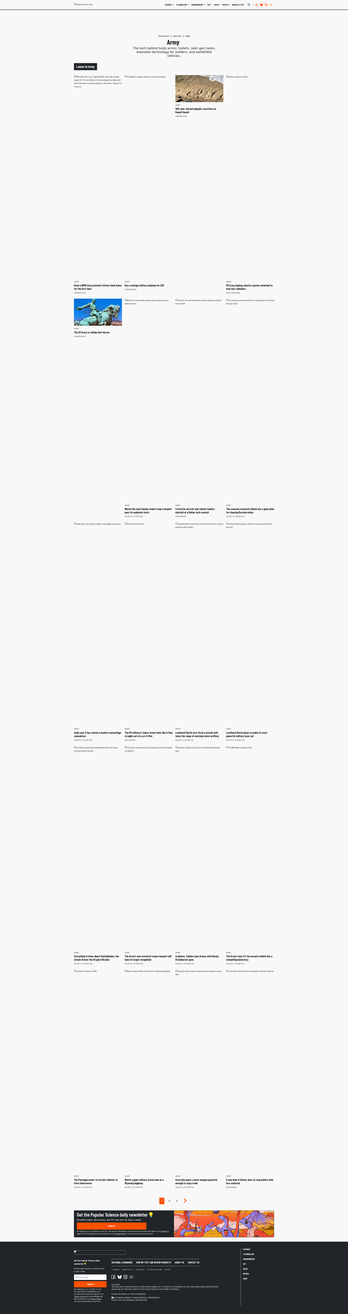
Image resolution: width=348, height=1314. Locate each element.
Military (177, 36)
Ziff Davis (122, 1294)
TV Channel (115, 1269)
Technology (181, 4)
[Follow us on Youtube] (271, 4)
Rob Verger (180, 516)
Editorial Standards (122, 1262)
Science (168, 4)
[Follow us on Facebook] (256, 4)
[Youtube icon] (131, 1277)
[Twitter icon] (119, 1277)
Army (187, 36)
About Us (179, 1262)
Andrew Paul (80, 293)
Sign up (111, 1226)
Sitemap (167, 1269)
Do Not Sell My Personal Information (129, 1300)
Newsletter (238, 4)
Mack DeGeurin (233, 293)
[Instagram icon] (125, 1277)
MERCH (225, 4)
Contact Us (193, 1262)
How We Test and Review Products (153, 1262)
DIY (208, 4)
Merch (246, 1273)
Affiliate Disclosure (154, 1269)
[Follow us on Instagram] (266, 4)
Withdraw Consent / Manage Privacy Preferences (136, 1298)
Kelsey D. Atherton (134, 516)
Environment (197, 4)
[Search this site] (249, 4)
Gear (216, 4)
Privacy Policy (120, 1234)
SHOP (245, 1278)
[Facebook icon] (113, 1277)
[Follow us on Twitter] (261, 4)
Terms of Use (79, 1296)
